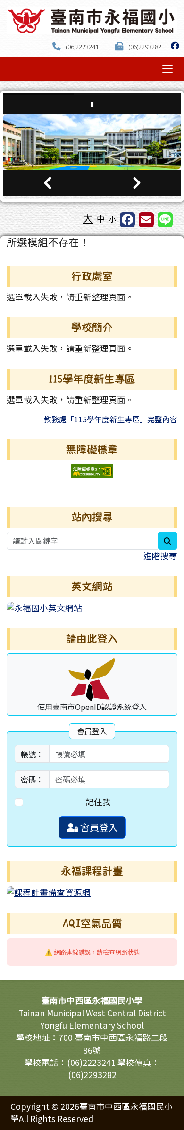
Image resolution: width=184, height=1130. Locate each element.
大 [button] (88, 218)
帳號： (32, 753)
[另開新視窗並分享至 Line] (165, 219)
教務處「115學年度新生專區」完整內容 (110, 419)
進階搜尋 (160, 555)
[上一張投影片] (47, 183)
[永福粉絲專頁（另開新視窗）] (175, 45)
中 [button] (101, 218)
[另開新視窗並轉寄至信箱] (146, 219)
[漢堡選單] (167, 68)
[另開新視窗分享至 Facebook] (127, 219)
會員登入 (98, 827)
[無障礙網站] (92, 470)
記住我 (98, 802)
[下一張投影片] (136, 183)
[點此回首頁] (92, 142)
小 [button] (112, 219)
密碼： (32, 779)
